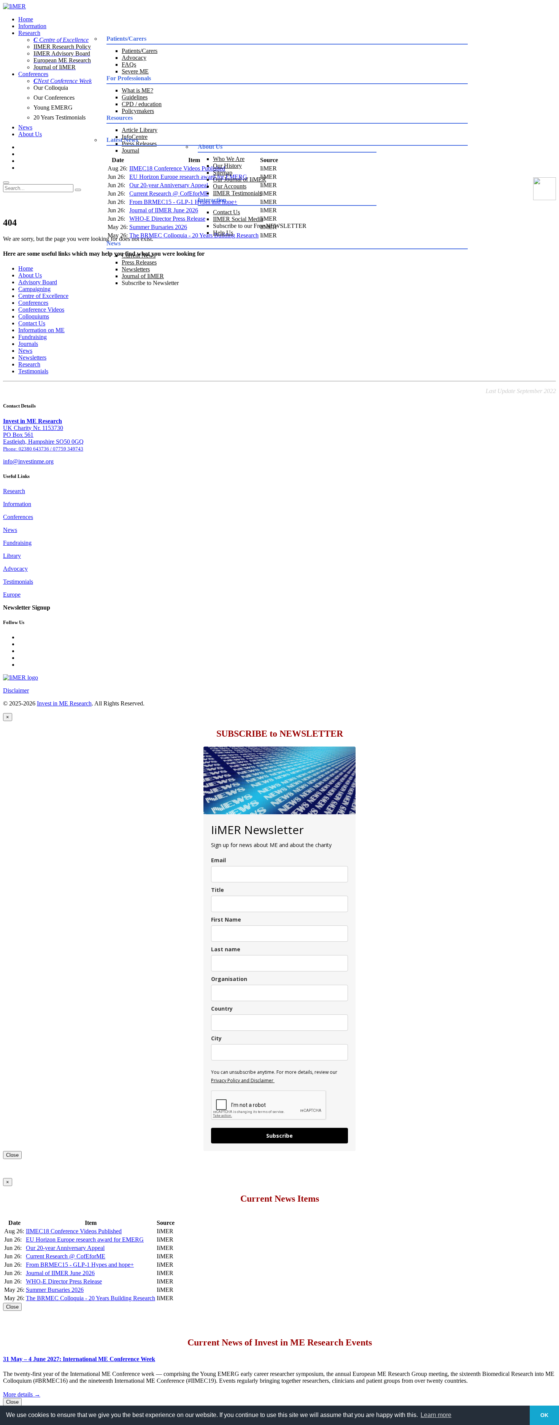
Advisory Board (37, 282)
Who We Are (229, 159)
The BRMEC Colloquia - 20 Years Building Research (90, 1298)
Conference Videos (41, 309)
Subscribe (279, 1135)
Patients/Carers (139, 51)
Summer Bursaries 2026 (158, 227)
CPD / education (142, 104)
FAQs (129, 64)
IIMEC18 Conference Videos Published (74, 1231)
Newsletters (136, 269)
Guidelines (135, 97)
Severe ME (135, 71)
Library (12, 555)
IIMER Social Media (238, 219)
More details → (21, 1394)
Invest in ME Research (64, 703)
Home (25, 19)
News (25, 127)
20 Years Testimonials (59, 117)
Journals (28, 344)
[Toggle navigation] (6, 183)
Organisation (229, 978)
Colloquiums (33, 316)
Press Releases (139, 262)
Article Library (139, 130)
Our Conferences (54, 97)
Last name (225, 949)
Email (218, 860)
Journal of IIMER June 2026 (163, 210)
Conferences (33, 74)
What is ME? (137, 90)
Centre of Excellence (43, 296)
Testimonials (33, 371)
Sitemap (222, 172)
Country (222, 1008)
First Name (226, 919)
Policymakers (138, 111)
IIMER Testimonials (237, 193)
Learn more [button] (436, 1415)
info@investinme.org (28, 461)
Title (217, 889)
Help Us (223, 232)
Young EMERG (53, 107)
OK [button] (544, 1415)
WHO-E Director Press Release (167, 218)
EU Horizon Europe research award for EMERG (85, 1239)
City (216, 1038)
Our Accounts (229, 186)
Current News (139, 255)
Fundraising (32, 337)
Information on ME (41, 330)
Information (32, 26)
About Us (30, 134)
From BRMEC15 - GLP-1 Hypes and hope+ (80, 1264)
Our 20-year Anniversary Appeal (168, 185)
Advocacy (134, 57)
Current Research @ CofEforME (169, 193)
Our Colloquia (50, 87)
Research (29, 33)
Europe (12, 594)
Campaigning (34, 289)
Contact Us (226, 212)
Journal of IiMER (143, 276)
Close (12, 1155)
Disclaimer (16, 690)
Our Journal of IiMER (239, 179)
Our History (227, 165)
